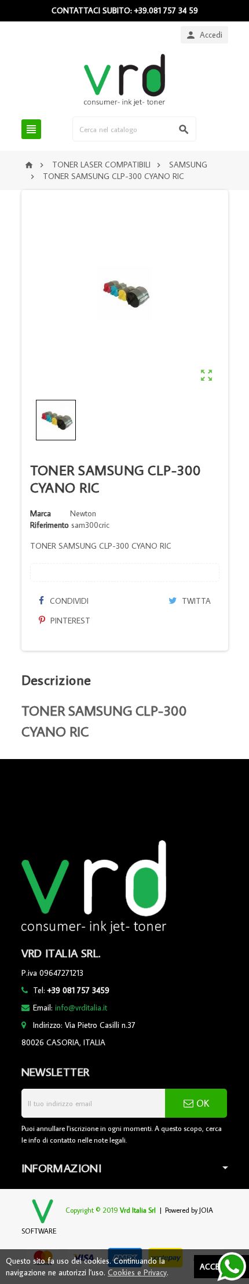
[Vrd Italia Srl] (124, 79)
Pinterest (69, 620)
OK (201, 1103)
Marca (40, 513)
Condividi (68, 601)
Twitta (195, 601)
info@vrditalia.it (81, 1007)
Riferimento (49, 525)
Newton (83, 513)
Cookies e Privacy (137, 1272)
